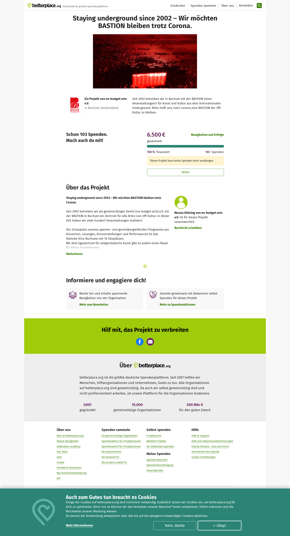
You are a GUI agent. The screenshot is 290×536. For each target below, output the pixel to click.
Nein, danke (175, 525)
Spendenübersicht (157, 459)
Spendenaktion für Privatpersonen (121, 441)
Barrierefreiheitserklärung (71, 472)
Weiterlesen (74, 254)
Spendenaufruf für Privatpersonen (121, 446)
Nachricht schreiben (188, 228)
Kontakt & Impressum (69, 467)
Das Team (62, 451)
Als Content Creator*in (114, 462)
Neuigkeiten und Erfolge (207, 135)
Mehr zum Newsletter (93, 304)
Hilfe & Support (200, 435)
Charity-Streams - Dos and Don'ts (210, 446)
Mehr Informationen (79, 525)
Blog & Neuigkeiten (68, 441)
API (58, 478)
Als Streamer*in (110, 456)
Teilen (185, 172)
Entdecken (178, 6)
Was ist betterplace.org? (70, 435)
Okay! (221, 525)
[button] (139, 342)
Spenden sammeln (203, 6)
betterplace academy (68, 446)
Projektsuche (154, 435)
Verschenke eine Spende (205, 451)
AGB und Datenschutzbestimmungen (212, 441)
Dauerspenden (155, 470)
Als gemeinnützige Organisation (120, 435)
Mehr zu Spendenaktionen (177, 304)
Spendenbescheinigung (160, 465)
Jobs (59, 456)
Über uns (227, 6)
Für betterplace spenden (160, 446)
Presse (60, 462)
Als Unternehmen (111, 451)
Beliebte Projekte (156, 441)
